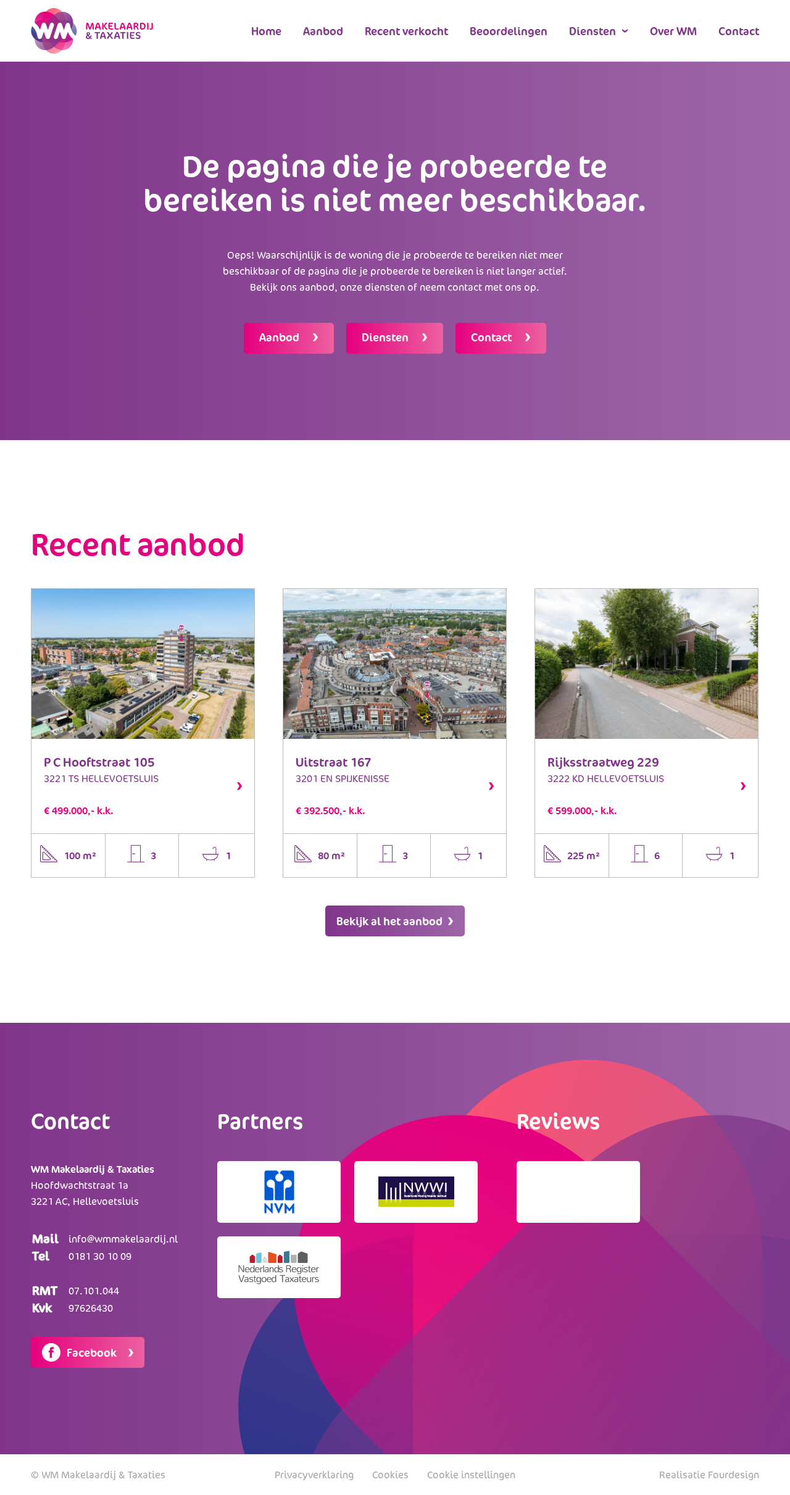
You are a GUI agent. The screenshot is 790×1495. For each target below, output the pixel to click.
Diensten (592, 30)
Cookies (390, 1474)
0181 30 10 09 (100, 1256)
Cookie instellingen (471, 1474)
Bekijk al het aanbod (390, 921)
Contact (738, 30)
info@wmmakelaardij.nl (123, 1239)
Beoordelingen (508, 30)
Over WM (673, 30)
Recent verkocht (406, 30)
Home (266, 30)
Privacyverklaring (314, 1474)
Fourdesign (733, 1474)
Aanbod (323, 30)
